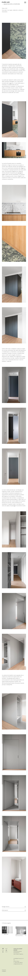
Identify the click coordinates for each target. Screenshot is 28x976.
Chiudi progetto (7, 923)
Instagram (4, 971)
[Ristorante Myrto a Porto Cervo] (21, 934)
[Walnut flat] (7, 933)
